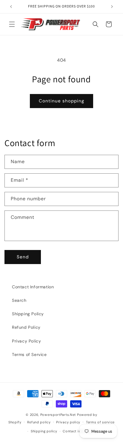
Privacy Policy (26, 341)
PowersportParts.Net (58, 415)
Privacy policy (68, 422)
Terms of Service (29, 354)
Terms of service (100, 422)
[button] (12, 24)
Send (23, 257)
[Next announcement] (112, 6)
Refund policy (39, 422)
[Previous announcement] (11, 6)
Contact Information (33, 287)
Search (19, 300)
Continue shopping (61, 101)
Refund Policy (26, 327)
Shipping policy (44, 431)
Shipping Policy (28, 313)
